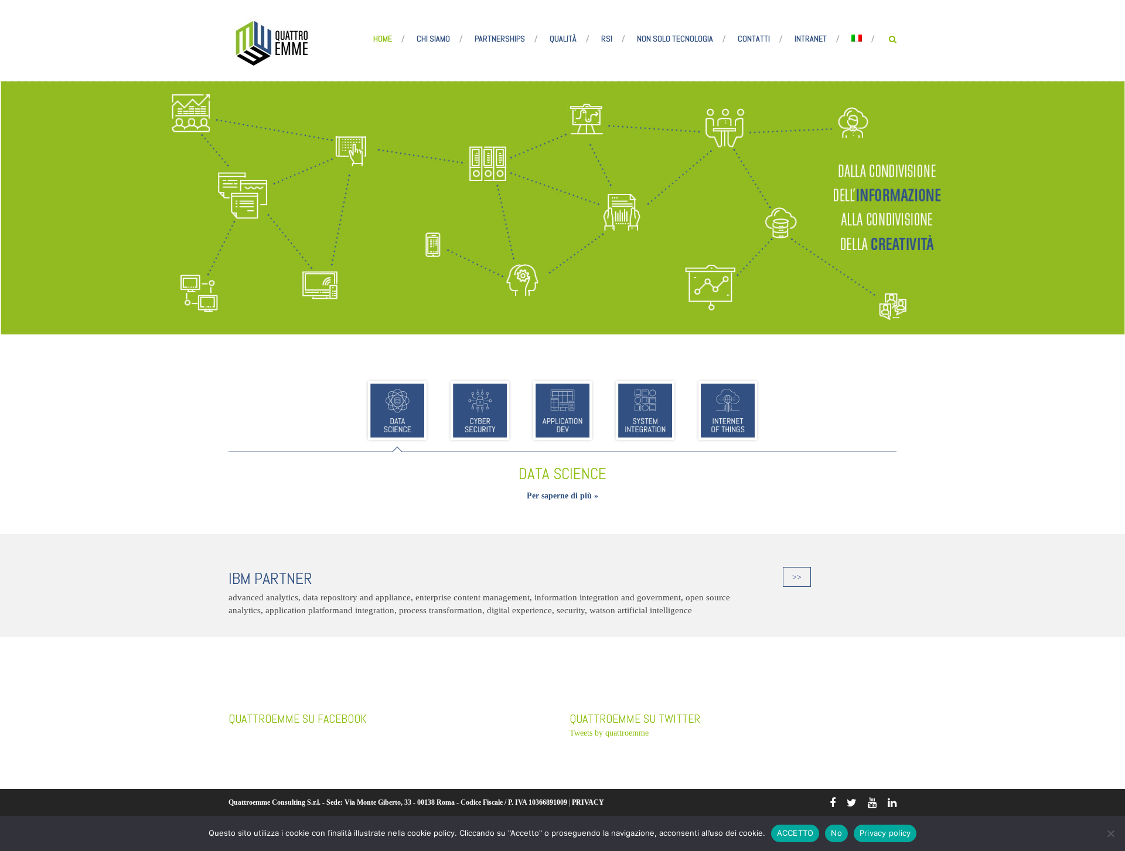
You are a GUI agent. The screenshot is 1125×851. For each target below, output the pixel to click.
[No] (1110, 833)
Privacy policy (885, 833)
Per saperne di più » (562, 495)
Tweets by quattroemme (609, 733)
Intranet (811, 38)
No (836, 833)
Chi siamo (433, 38)
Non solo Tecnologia (675, 38)
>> (797, 577)
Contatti (754, 38)
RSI (606, 38)
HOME (382, 38)
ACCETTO (795, 833)
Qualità (563, 38)
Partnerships (500, 38)
